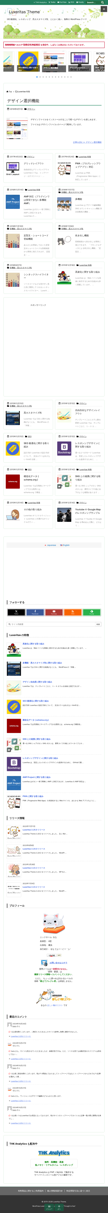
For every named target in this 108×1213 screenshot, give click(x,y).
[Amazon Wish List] (54, 996)
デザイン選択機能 (23, 100)
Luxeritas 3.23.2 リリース (34, 887)
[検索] (102, 2)
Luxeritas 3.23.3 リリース (34, 868)
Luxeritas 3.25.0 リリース (34, 830)
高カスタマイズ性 (33, 412)
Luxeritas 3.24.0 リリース (34, 849)
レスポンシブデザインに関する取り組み (40, 758)
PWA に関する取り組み (33, 796)
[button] (8, 62)
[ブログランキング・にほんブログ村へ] (54, 955)
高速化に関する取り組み (87, 271)
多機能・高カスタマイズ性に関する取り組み (42, 663)
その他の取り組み (33, 509)
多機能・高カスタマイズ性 (72, 192)
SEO (30, 436)
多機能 (78, 199)
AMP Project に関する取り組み (37, 777)
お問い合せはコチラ (58, 962)
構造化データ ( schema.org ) (36, 720)
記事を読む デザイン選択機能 (87, 142)
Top (10, 91)
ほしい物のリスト (55, 1005)
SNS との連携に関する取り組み (37, 739)
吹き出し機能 (82, 235)
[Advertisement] (54, 327)
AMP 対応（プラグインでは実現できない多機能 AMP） (37, 200)
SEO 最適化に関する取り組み (36, 701)
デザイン (31, 109)
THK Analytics (41, 2)
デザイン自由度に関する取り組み (37, 682)
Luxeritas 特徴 (85, 156)
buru (14, 1026)
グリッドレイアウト (34, 163)
